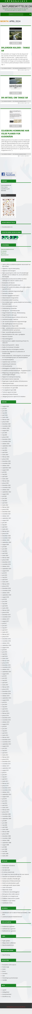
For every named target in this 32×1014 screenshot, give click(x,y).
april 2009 (4, 827)
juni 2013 (4, 728)
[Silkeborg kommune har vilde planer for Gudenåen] (15, 117)
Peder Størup (7, 68)
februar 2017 (5, 634)
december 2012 (6, 739)
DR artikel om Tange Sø (14, 97)
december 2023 (6, 461)
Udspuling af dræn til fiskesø (10, 394)
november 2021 (6, 514)
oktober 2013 (5, 722)
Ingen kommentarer (20, 68)
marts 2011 (5, 781)
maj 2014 (4, 706)
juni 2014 (4, 704)
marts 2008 (5, 853)
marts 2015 (5, 685)
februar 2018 (5, 610)
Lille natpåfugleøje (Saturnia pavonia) (12, 324)
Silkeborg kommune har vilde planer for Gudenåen (15, 133)
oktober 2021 (5, 516)
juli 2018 (4, 599)
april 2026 (4, 415)
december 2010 (6, 788)
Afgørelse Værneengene (9, 270)
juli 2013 (4, 726)
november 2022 (6, 487)
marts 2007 (5, 856)
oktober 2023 (5, 465)
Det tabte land (6, 870)
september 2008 (6, 842)
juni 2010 (4, 801)
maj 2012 (4, 750)
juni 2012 (4, 748)
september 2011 (6, 768)
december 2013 (6, 717)
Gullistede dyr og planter (9, 928)
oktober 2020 (5, 540)
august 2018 (5, 597)
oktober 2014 (5, 695)
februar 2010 (5, 809)
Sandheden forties (7, 903)
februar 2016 (5, 660)
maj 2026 (4, 413)
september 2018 (6, 595)
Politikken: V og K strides (8, 900)
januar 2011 (5, 785)
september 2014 (6, 698)
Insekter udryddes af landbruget (11, 878)
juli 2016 (4, 649)
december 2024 (6, 439)
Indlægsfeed (5, 992)
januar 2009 (5, 834)
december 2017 (6, 614)
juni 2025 (4, 432)
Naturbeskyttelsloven (8, 945)
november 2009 (6, 816)
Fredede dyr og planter (8, 926)
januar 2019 (5, 586)
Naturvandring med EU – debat (10, 345)
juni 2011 (4, 774)
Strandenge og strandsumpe (10, 978)
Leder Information (7, 887)
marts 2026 (5, 417)
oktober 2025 (5, 428)
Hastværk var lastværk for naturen (11, 876)
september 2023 (6, 468)
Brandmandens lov (7, 227)
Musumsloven (5, 255)
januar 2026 (5, 421)
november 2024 (6, 441)
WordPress (22, 1007)
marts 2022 (5, 505)
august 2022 (5, 494)
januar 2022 (5, 509)
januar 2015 (5, 689)
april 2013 (4, 733)
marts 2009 (5, 829)
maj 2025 (4, 435)
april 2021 (4, 527)
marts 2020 (5, 555)
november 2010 (6, 790)
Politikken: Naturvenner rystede (10, 898)
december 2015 (6, 665)
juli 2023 (4, 472)
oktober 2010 (5, 792)
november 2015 (6, 667)
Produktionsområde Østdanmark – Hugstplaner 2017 (16, 370)
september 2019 (6, 568)
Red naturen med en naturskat (10, 379)
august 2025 (5, 430)
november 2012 (6, 742)
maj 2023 (4, 474)
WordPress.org (6, 996)
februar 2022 (5, 507)
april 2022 (4, 503)
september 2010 (6, 794)
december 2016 (6, 638)
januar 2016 (5, 663)
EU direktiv (4, 251)
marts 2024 (5, 454)
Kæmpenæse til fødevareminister (11, 881)
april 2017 (4, 630)
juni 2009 (4, 823)
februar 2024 (5, 457)
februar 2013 (5, 737)
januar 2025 (5, 437)
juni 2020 (4, 549)
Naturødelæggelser (7, 339)
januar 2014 (5, 715)
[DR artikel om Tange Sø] (15, 84)
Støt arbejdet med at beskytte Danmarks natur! (15, 385)
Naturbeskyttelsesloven (7, 249)
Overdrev (4, 973)
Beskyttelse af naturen (8, 283)
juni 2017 (4, 625)
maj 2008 (4, 851)
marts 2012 (5, 755)
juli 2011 (4, 772)
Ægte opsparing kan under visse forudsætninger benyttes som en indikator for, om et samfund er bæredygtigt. (15, 274)
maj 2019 (4, 577)
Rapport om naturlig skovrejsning (11, 377)
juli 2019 (4, 573)
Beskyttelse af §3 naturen (9, 965)
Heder (4, 969)
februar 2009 (5, 831)
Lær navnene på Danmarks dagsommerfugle (14, 321)
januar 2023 (5, 483)
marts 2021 (5, 529)
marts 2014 (5, 711)
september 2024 (6, 446)
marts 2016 (5, 658)
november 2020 (6, 538)
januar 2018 (5, 612)
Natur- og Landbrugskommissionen (11, 332)
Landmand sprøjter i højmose (10, 319)
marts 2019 (5, 581)
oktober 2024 (5, 443)
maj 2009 (4, 825)
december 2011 (6, 761)
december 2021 (6, 511)
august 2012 (5, 746)
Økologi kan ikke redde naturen (10, 894)
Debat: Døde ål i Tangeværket (10, 298)
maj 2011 (4, 777)
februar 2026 (5, 419)
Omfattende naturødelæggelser (11, 892)
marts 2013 (5, 735)
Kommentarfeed (6, 994)
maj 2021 (4, 525)
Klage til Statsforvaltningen (9, 315)
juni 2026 (4, 411)
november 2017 (6, 617)
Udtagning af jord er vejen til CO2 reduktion (13, 396)
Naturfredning (6, 955)
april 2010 (4, 805)
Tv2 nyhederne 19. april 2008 (10, 388)
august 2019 (5, 571)
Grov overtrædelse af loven (9, 306)
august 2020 (5, 544)
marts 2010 (5, 807)
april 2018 (4, 606)
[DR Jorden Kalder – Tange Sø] (15, 34)
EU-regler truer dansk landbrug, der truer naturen (15, 874)
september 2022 (6, 492)
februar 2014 (5, 713)
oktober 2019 (5, 566)
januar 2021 (5, 533)
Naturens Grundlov (7, 336)
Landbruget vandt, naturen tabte (11, 885)
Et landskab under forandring (10, 300)
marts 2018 (5, 608)
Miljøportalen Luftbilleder (9, 943)
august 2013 (5, 724)
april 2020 (4, 553)
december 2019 (6, 562)
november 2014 (6, 693)
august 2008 (5, 845)
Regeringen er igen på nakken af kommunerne (14, 381)
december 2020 (6, 535)
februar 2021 (5, 531)
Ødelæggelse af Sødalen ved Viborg (12, 368)
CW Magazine (10, 1007)
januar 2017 (5, 636)
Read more (15, 43)
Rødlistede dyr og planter (9, 931)
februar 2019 (5, 584)
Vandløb (4, 980)
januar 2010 (5, 812)
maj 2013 (4, 731)
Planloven (3, 253)
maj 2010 (4, 803)
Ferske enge (5, 967)
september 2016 (6, 645)
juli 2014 (4, 702)
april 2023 (4, 476)
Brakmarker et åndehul (8, 865)
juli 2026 (4, 408)
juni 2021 (4, 522)
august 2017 (5, 621)
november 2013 (6, 720)
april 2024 (4, 452)
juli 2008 (4, 847)
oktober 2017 (5, 619)
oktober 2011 (5, 766)
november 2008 (6, 838)
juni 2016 (4, 652)
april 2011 (4, 779)
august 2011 (5, 770)
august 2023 (5, 470)
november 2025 (6, 426)
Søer (3, 975)
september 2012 (6, 744)
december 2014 (6, 691)
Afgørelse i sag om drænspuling (10, 268)
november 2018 (6, 590)
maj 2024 (4, 450)
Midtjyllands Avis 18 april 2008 (10, 326)
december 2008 (6, 836)
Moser (4, 971)
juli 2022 (4, 496)
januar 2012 (5, 759)
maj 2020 (4, 551)
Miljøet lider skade (7, 889)
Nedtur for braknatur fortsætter (10, 347)
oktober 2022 (5, 489)
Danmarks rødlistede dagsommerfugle (12, 291)
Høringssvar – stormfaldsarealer (11, 310)
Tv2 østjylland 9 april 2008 (9, 390)
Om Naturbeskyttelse (8, 359)
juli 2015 (4, 676)
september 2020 (6, 542)
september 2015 (6, 671)
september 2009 (6, 818)
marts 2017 (5, 632)
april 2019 (4, 579)
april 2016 (4, 656)
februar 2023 (5, 481)
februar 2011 (5, 783)
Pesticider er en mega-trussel (10, 896)
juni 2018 (4, 601)
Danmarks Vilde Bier (7, 293)
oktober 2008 (5, 840)
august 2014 (5, 700)
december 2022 (6, 485)
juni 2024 (4, 448)
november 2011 (6, 763)
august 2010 (5, 796)
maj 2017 (4, 628)
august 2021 (5, 520)
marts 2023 (5, 478)
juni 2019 (4, 575)
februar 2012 (5, 757)
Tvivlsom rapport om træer (9, 392)
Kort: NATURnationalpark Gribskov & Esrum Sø (14, 317)
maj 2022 (4, 500)
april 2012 (4, 752)
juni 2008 (4, 849)
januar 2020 (5, 560)
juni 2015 (4, 678)
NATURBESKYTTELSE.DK (16, 7)
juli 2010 (4, 799)
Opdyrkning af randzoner (9, 364)
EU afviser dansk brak (8, 872)
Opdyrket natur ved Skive (9, 362)
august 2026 (5, 406)
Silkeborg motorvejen (8, 383)
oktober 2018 (5, 592)
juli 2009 (4, 820)
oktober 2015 (5, 669)
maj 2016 (4, 654)
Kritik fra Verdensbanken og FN (10, 883)
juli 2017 (4, 623)
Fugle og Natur (6, 940)
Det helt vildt (5, 868)
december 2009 (6, 814)
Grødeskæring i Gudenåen (9, 308)
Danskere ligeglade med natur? (10, 295)
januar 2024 (5, 459)
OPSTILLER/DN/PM (7, 366)
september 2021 (6, 518)
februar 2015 (5, 687)
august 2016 (5, 647)
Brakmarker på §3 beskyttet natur (11, 285)
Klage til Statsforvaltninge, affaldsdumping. (13, 313)
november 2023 (6, 463)
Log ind (4, 990)
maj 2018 (4, 603)
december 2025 (6, 424)
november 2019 (6, 564)
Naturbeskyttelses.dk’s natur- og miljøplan (13, 334)
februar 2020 (5, 557)
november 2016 (6, 641)
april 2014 (4, 709)
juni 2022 (4, 498)
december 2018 (6, 588)
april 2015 (4, 682)
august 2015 (5, 674)
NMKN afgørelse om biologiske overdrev (13, 349)
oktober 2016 (5, 643)
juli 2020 (4, 546)
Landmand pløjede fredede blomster (12, 916)
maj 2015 (4, 680)
